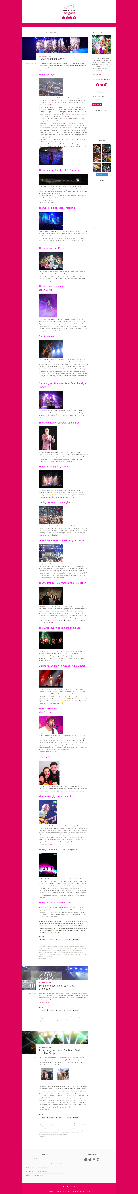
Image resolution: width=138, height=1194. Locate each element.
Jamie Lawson (42, 950)
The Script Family (57, 1134)
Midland (63, 952)
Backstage (45, 1017)
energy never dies (49, 1126)
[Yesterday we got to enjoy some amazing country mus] (106, 157)
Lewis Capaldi (42, 952)
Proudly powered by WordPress (59, 1191)
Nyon (60, 1130)
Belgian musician (65, 1124)
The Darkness (60, 1021)
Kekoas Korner (80, 950)
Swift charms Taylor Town (32, 1159)
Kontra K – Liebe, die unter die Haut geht (36, 1171)
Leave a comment (43, 958)
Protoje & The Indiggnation (79, 1130)
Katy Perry (72, 950)
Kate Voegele (66, 950)
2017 (65, 65)
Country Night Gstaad (60, 948)
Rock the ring (63, 1019)
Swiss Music (53, 1021)
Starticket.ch (60, 198)
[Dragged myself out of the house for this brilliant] (97, 157)
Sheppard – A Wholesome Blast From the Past (37, 1167)
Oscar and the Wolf (67, 1130)
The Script (81, 954)
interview (67, 653)
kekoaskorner (42, 1019)
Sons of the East (73, 954)
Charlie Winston (75, 946)
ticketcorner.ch (80, 791)
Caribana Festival (77, 993)
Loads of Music (70, 144)
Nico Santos (42, 954)
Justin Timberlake (57, 950)
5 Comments (42, 1136)
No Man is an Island (49, 1130)
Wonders (64, 1134)
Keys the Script (43, 1128)
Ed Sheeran (76, 948)
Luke (56, 1128)
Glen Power (67, 1126)
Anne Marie (45, 946)
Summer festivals (65, 1132)
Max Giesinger (57, 952)
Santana (81, 1019)
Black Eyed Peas (59, 946)
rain (40, 1132)
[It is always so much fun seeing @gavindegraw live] (106, 167)
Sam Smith (66, 954)
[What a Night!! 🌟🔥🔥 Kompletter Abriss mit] (106, 148)
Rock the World (45, 1132)
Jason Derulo (49, 950)
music (47, 1019)
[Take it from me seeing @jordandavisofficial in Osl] (97, 148)
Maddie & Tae (49, 952)
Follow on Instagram (103, 174)
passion (57, 1019)
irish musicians (81, 1126)
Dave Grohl (69, 948)
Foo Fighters (82, 948)
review (62, 578)
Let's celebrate (51, 1128)
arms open (45, 1124)
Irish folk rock (71, 1017)
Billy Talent (52, 946)
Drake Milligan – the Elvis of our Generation (37, 1175)
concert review (50, 948)
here (51, 105)
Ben (71, 1124)
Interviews (65, 25)
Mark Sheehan (62, 1128)
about (100, 74)
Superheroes (73, 1132)
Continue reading (45, 1002)
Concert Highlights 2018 (52, 59)
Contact (75, 25)
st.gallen (41, 1021)
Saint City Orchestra (57, 954)
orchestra (52, 1019)
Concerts (55, 25)
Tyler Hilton (49, 956)
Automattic (86, 1191)
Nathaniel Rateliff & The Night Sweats (75, 952)
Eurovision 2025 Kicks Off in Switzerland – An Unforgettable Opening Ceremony (46, 1163)
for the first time (59, 1126)
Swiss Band (46, 1021)
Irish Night (78, 1017)
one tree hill (49, 954)
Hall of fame (73, 1126)
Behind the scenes (53, 1017)
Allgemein (42, 56)
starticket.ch (48, 844)
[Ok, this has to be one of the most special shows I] (97, 167)
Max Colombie (69, 1128)
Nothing (56, 1130)
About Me (84, 25)
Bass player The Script (54, 1124)
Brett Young (67, 946)
